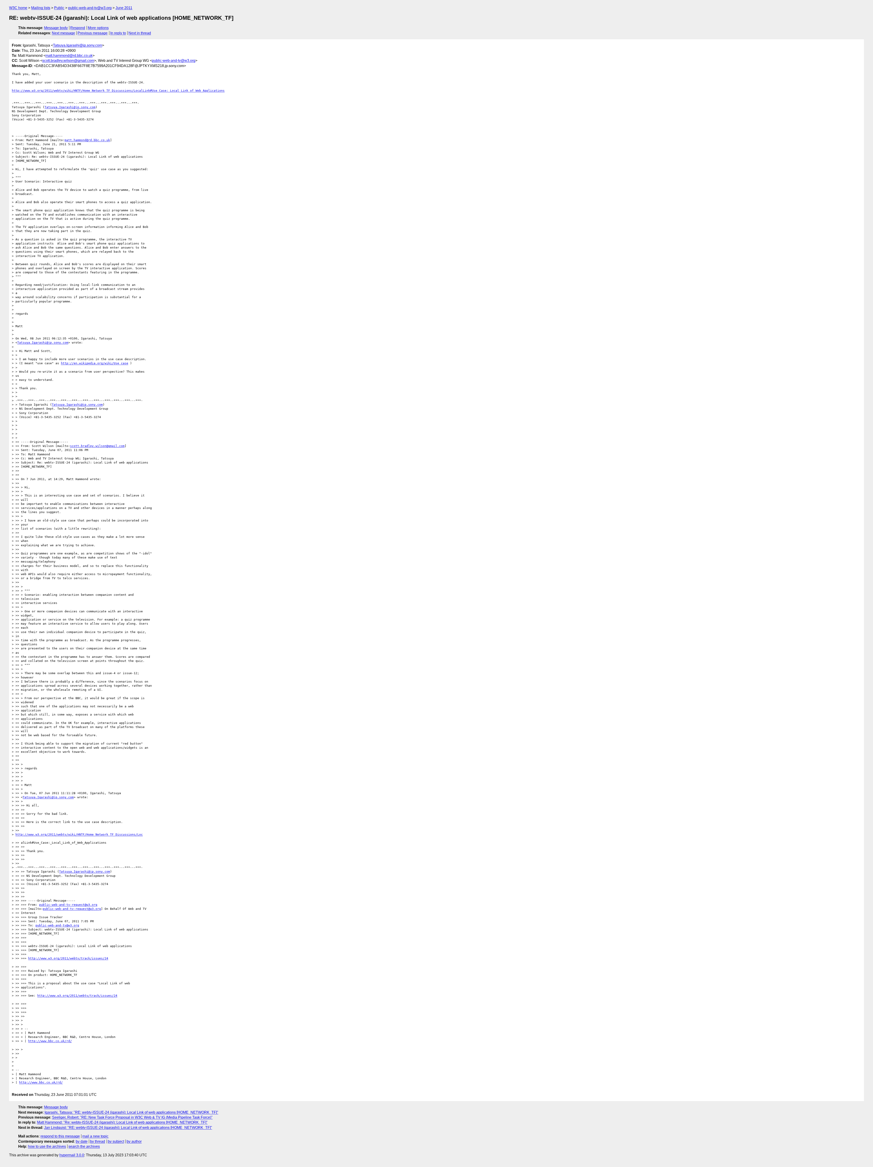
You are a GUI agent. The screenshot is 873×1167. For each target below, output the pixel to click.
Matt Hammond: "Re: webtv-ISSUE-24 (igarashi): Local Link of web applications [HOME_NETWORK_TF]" (122, 1122)
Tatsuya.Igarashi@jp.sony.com (77, 45)
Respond (77, 28)
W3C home (18, 8)
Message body (56, 28)
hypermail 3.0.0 (71, 1155)
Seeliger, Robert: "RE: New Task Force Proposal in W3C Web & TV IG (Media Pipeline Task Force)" (132, 1117)
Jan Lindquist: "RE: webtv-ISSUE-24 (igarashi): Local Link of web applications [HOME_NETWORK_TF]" (128, 1128)
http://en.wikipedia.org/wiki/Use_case (94, 363)
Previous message (93, 33)
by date (82, 1141)
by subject (116, 1141)
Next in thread (139, 33)
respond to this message (60, 1136)
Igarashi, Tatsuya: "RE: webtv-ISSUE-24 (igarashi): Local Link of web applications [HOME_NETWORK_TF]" (131, 1112)
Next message (63, 33)
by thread (97, 1141)
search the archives (84, 1146)
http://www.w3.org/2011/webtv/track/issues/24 (68, 958)
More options (98, 28)
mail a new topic (95, 1136)
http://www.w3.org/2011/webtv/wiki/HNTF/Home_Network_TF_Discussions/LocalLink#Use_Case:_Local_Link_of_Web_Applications (118, 90)
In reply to (118, 33)
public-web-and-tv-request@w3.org (68, 904)
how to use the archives (47, 1146)
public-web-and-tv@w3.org (90, 8)
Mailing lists (40, 8)
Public (59, 8)
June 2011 (123, 8)
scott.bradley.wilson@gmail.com (68, 60)
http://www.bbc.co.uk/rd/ (50, 1041)
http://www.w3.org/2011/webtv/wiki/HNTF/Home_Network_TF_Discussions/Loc (79, 834)
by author (134, 1141)
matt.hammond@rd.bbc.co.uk (69, 55)
